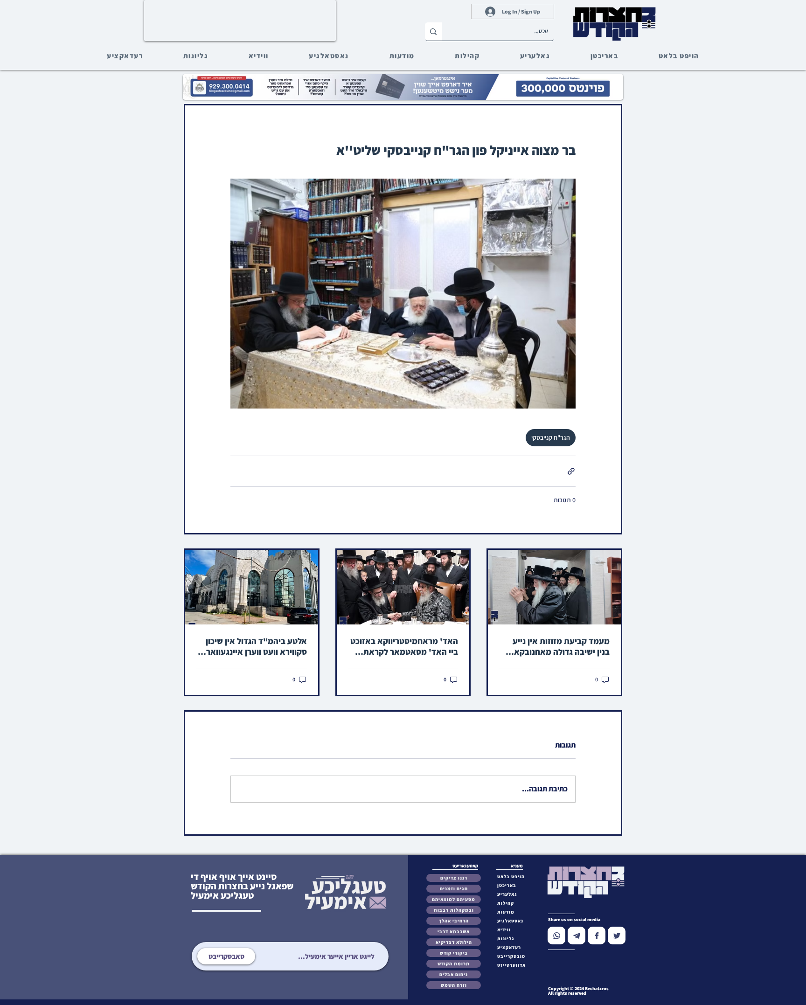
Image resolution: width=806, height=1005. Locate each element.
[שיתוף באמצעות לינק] (571, 471)
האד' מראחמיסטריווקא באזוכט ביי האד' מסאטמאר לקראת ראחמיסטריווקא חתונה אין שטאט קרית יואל (404, 646)
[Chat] (556, 935)
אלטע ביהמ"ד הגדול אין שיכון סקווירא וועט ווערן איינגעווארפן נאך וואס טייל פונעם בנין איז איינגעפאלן (253, 646)
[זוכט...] (433, 31)
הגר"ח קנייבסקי (550, 437)
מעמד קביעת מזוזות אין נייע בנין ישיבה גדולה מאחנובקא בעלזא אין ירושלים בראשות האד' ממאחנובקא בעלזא (561, 646)
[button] (513, 956)
